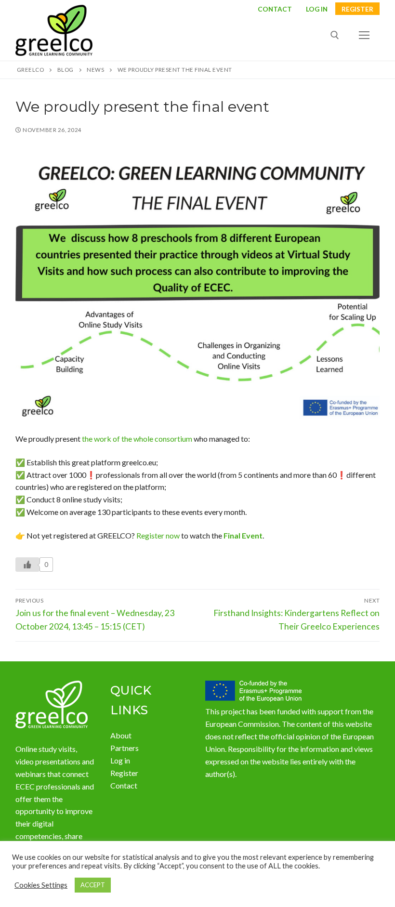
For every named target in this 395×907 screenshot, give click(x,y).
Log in (120, 760)
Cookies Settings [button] (40, 885)
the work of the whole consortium (137, 438)
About (121, 735)
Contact (275, 9)
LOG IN (317, 9)
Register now (158, 535)
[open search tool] (334, 35)
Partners (124, 747)
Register (357, 9)
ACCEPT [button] (92, 885)
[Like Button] (27, 564)
